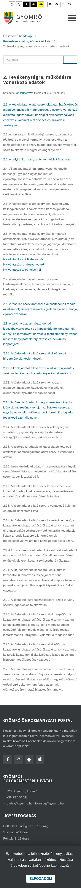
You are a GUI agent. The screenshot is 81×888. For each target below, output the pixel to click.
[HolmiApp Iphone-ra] (40, 759)
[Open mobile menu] (72, 18)
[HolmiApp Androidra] (29, 759)
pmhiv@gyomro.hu (20, 803)
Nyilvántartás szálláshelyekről (23, 259)
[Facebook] (7, 759)
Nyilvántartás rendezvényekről (23, 264)
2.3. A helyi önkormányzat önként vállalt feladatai (36, 159)
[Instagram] (18, 759)
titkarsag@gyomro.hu (49, 803)
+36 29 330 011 (17, 797)
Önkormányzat (24, 93)
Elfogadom (40, 878)
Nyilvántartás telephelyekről (22, 269)
